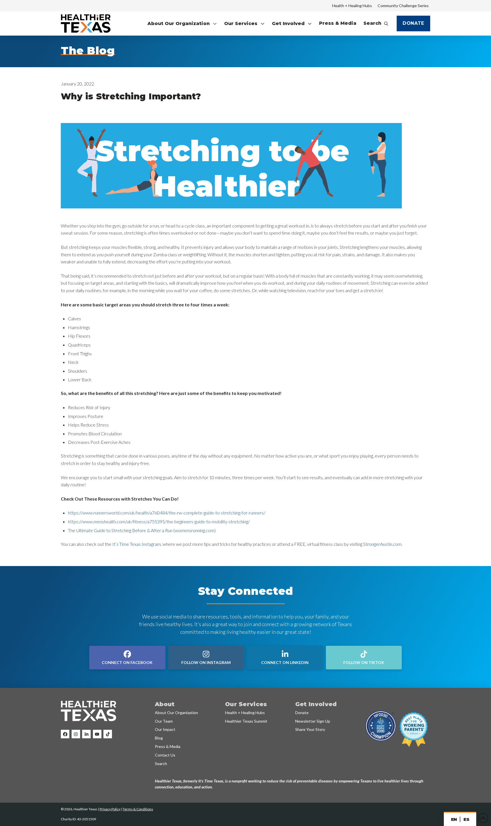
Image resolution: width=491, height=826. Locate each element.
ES (466, 819)
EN (454, 819)
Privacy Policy (110, 809)
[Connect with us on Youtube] (97, 734)
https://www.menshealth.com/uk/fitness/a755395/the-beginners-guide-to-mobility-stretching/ (159, 521)
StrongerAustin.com (382, 544)
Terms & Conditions (138, 809)
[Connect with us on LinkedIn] (86, 734)
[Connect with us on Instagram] (76, 734)
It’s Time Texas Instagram (136, 544)
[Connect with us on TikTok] (107, 734)
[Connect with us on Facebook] (65, 734)
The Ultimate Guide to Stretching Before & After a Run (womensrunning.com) (142, 530)
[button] (182, 23)
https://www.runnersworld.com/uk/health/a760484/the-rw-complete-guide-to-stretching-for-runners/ (166, 512)
